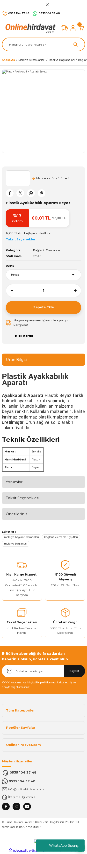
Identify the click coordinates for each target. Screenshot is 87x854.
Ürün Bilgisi (16, 359)
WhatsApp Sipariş (64, 845)
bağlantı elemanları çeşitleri (61, 537)
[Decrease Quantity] (9, 290)
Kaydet (74, 671)
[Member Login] (73, 27)
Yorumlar (14, 482)
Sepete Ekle (43, 307)
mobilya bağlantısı (15, 543)
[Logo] (29, 27)
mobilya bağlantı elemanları (21, 537)
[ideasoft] (18, 850)
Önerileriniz (16, 514)
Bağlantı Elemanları (47, 250)
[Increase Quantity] (77, 290)
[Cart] (81, 27)
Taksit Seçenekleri (22, 498)
